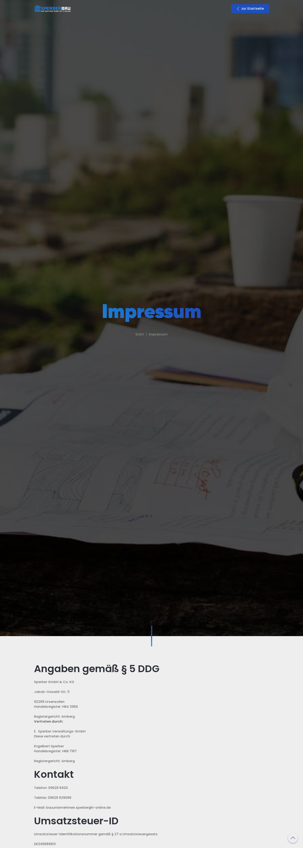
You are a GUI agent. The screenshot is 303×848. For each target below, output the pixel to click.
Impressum (158, 334)
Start (139, 334)
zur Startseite (252, 8)
